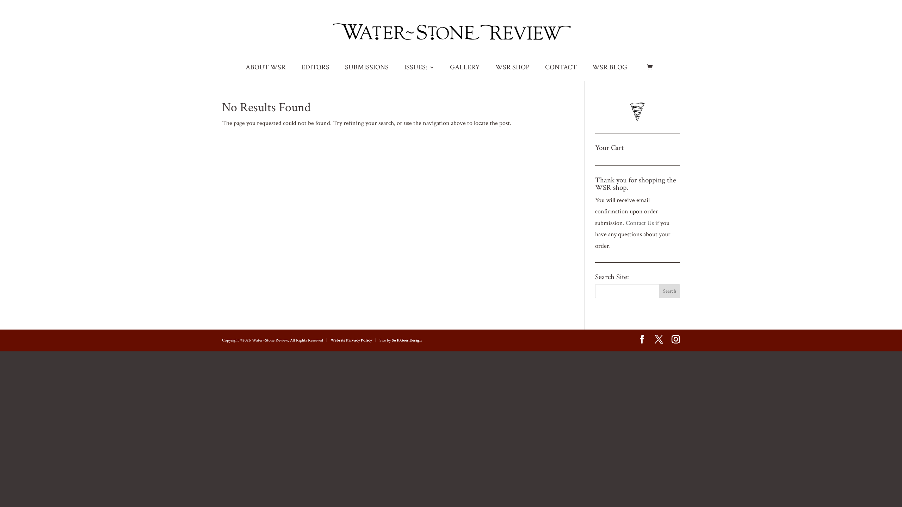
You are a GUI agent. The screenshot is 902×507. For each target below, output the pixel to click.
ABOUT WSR (266, 68)
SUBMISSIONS (367, 68)
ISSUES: (415, 68)
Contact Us (640, 223)
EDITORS (315, 68)
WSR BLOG (609, 68)
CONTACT (561, 68)
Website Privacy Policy (351, 340)
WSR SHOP (512, 68)
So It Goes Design (407, 340)
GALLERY (465, 68)
